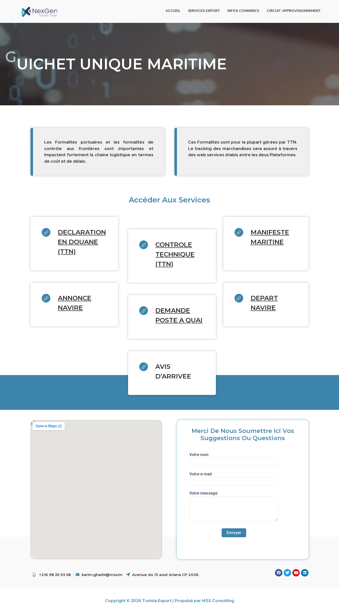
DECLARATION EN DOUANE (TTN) (82, 242)
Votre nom (198, 454)
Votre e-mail (200, 474)
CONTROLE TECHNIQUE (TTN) (175, 254)
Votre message (203, 493)
